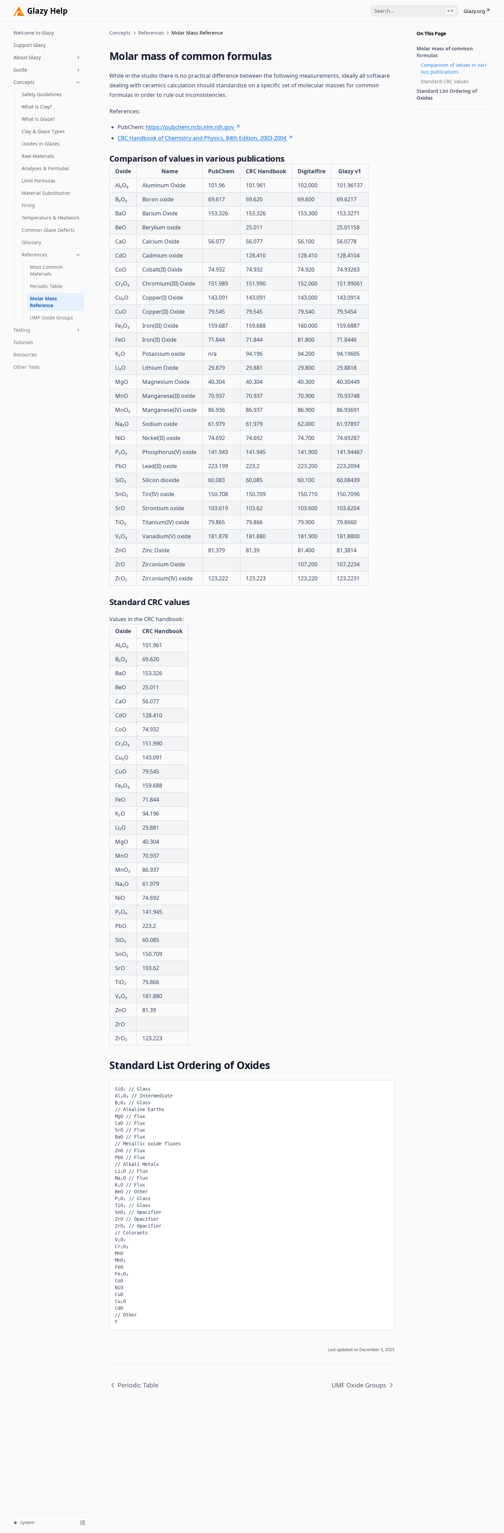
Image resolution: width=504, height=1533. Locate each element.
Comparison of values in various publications (454, 68)
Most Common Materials (46, 270)
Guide (20, 69)
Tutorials (23, 342)
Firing (28, 205)
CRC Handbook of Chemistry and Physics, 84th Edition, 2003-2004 (202, 138)
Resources (25, 354)
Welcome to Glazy (33, 32)
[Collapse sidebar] (82, 1523)
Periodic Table (46, 286)
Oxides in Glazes (41, 143)
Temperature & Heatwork (50, 217)
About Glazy (27, 57)
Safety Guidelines (42, 94)
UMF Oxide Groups (51, 317)
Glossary (31, 242)
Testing (21, 330)
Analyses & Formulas (45, 168)
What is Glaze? (38, 119)
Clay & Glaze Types (43, 131)
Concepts (24, 82)
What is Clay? (37, 106)
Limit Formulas (39, 180)
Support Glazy (29, 45)
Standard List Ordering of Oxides (447, 94)
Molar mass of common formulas (445, 52)
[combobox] (414, 11)
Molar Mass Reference (43, 302)
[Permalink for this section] (277, 56)
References (34, 254)
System (27, 1522)
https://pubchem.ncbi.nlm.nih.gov (190, 127)
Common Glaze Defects (48, 230)
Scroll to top (428, 118)
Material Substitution (46, 193)
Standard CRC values (445, 81)
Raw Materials (38, 156)
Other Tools (26, 367)
